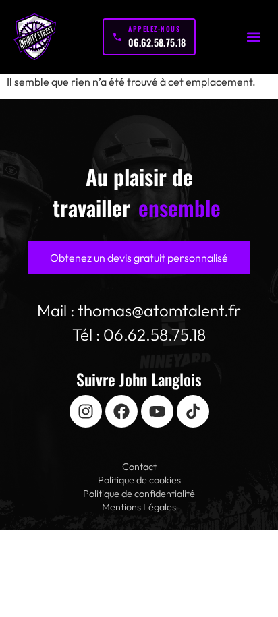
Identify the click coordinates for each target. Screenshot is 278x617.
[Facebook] (121, 411)
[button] (253, 37)
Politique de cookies (139, 480)
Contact (139, 467)
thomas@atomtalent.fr (159, 310)
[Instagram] (86, 411)
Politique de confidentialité (139, 494)
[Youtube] (157, 411)
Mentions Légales (139, 507)
